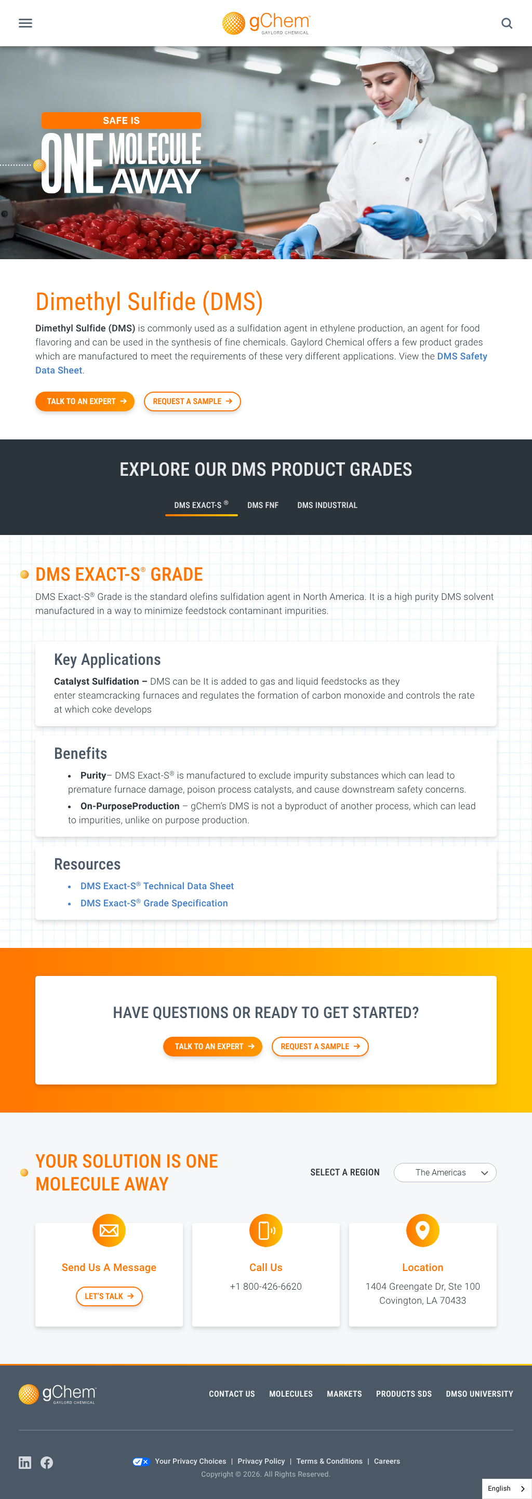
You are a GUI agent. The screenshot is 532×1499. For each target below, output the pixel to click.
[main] (266, 705)
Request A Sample (187, 401)
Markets (344, 1394)
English (499, 1489)
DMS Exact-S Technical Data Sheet (157, 886)
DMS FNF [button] (262, 505)
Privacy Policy (261, 1461)
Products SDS (404, 1394)
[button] (25, 23)
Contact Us (232, 1394)
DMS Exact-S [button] (202, 504)
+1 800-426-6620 (266, 1286)
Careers (387, 1461)
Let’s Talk (104, 1296)
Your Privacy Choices (191, 1461)
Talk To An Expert (81, 401)
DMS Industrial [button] (327, 505)
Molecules (291, 1394)
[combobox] (507, 1489)
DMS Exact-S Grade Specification (154, 903)
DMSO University (480, 1394)
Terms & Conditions (329, 1461)
